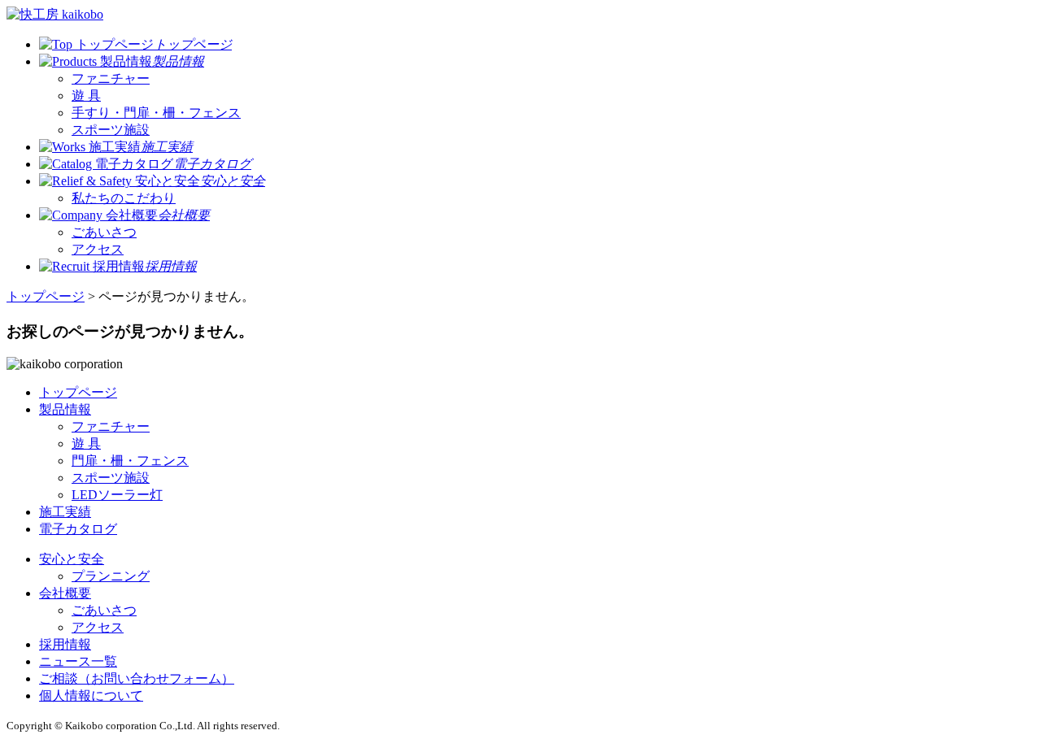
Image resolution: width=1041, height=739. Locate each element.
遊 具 (86, 95)
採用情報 (65, 644)
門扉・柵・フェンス (130, 460)
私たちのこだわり (124, 198)
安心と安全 (71, 559)
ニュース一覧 (78, 661)
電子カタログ (78, 529)
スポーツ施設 (111, 130)
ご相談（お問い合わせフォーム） (136, 678)
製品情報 (65, 409)
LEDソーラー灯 (117, 495)
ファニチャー (111, 78)
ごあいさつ (104, 232)
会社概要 (65, 593)
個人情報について (91, 695)
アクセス (98, 249)
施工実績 (65, 512)
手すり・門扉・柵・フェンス (156, 113)
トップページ (46, 296)
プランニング (111, 576)
